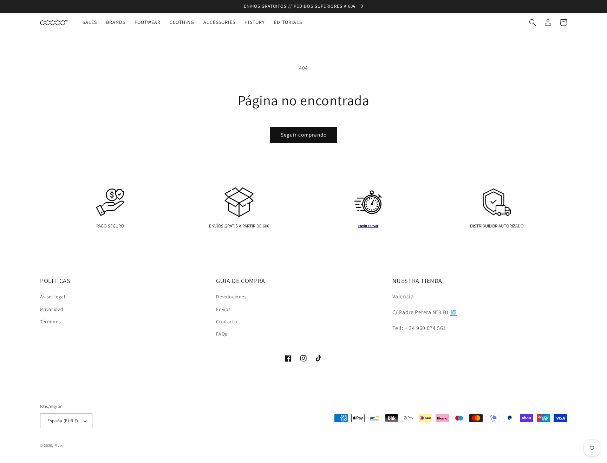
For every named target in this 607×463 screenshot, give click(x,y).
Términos (50, 321)
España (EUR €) (62, 421)
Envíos (223, 309)
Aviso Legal (53, 296)
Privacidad (52, 309)
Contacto (226, 321)
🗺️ (453, 312)
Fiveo (59, 445)
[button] (532, 22)
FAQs (221, 334)
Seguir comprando (304, 134)
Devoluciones (231, 296)
